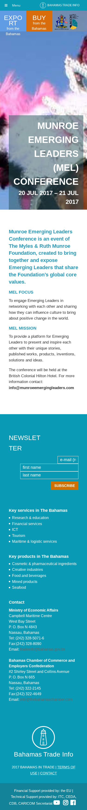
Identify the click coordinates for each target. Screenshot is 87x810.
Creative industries (27, 570)
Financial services (27, 524)
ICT (15, 530)
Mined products (24, 582)
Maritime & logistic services (34, 541)
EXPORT (13, 20)
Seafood (19, 587)
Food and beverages (29, 576)
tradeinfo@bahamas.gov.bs (42, 649)
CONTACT (48, 773)
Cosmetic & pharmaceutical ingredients (44, 564)
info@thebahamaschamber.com (46, 699)
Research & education (30, 518)
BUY (39, 17)
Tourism (18, 536)
